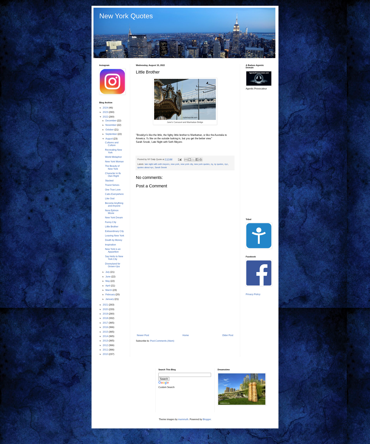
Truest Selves (112, 185)
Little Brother (111, 226)
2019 (106, 313)
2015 (106, 331)
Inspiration (110, 244)
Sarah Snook (161, 167)
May (107, 281)
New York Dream (114, 217)
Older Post (227, 335)
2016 (106, 327)
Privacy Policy (253, 294)
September (111, 134)
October (109, 129)
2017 (106, 322)
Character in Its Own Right (113, 174)
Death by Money (113, 240)
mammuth (183, 419)
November (111, 125)
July (107, 272)
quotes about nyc (145, 167)
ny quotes (218, 164)
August (109, 138)
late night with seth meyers (157, 164)
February (110, 294)
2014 (106, 336)
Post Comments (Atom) (162, 341)
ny (212, 164)
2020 (106, 309)
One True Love (113, 189)
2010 (106, 354)
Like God (109, 198)
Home (185, 335)
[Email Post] (179, 159)
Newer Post (143, 335)
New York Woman (114, 161)
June (108, 276)
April (108, 285)
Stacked (109, 180)
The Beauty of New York (112, 167)
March (109, 290)
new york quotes (202, 164)
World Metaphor (113, 157)
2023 (106, 112)
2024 (106, 107)
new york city (187, 164)
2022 (106, 116)
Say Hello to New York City (114, 257)
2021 (106, 304)
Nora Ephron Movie (112, 211)
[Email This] (186, 159)
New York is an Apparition (113, 250)
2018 (106, 318)
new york (175, 164)
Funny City (110, 222)
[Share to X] (193, 159)
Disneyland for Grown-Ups (112, 265)
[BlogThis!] (190, 159)
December (111, 120)
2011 (106, 349)
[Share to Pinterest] (201, 159)
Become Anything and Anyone (114, 204)
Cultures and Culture (112, 144)
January (109, 299)
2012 (106, 345)
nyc (226, 164)
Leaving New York (114, 235)
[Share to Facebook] (197, 159)
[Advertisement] (185, 302)
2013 (106, 340)
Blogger (207, 419)
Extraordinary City (114, 231)
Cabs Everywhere (114, 194)
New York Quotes (126, 16)
